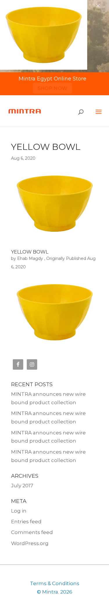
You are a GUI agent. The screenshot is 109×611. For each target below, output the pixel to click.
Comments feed (32, 532)
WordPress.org (30, 543)
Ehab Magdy (30, 258)
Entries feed (26, 521)
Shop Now (52, 88)
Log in (18, 511)
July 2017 (22, 485)
